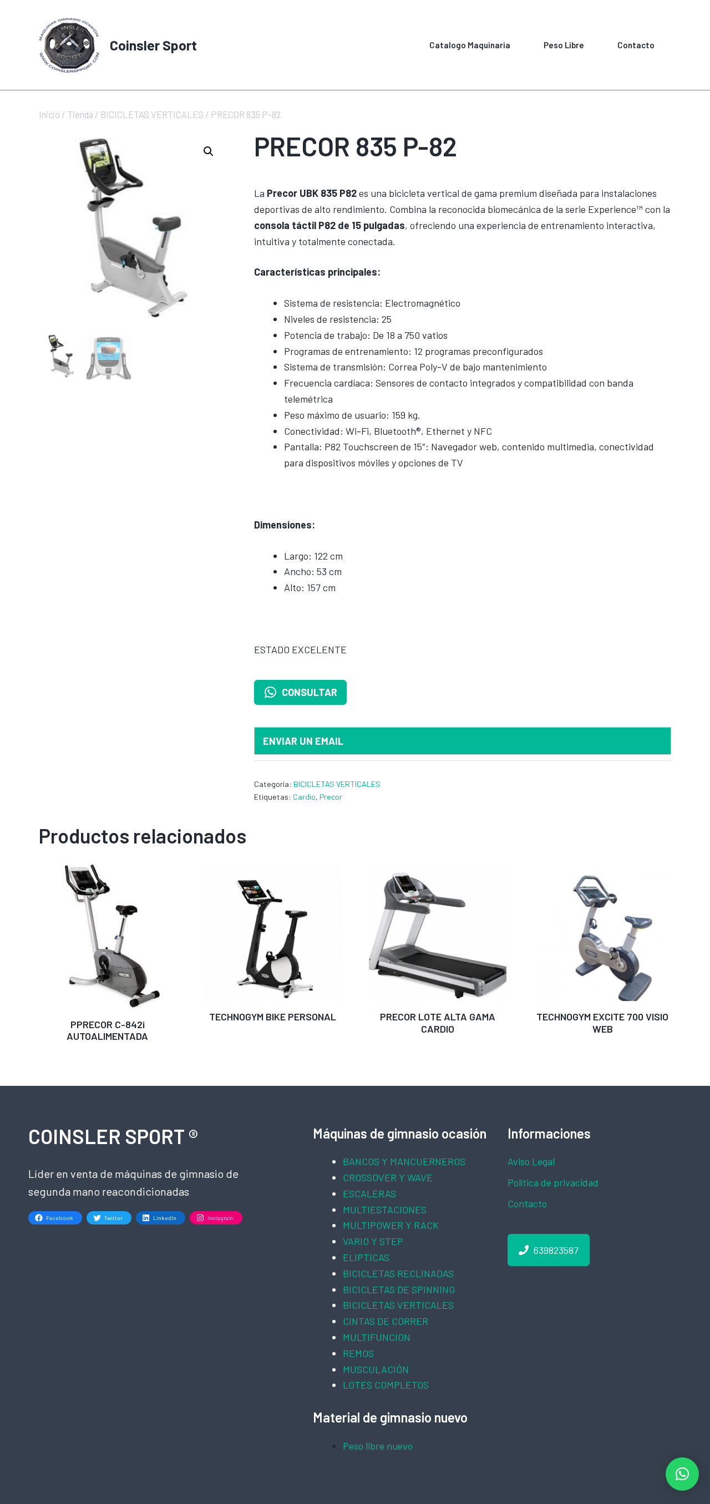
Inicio (49, 114)
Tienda (80, 114)
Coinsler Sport (153, 45)
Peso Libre (564, 45)
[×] (682, 1474)
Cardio (304, 796)
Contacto (636, 45)
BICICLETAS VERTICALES (152, 114)
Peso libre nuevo (378, 1446)
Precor (331, 796)
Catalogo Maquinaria (469, 45)
